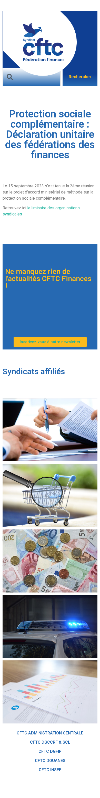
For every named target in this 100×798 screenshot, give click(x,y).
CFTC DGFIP (50, 751)
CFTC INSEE (50, 769)
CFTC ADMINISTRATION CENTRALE (50, 733)
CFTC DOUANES (50, 760)
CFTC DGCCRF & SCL (50, 742)
